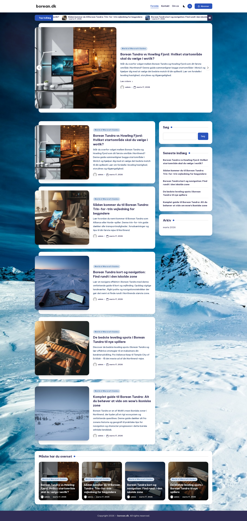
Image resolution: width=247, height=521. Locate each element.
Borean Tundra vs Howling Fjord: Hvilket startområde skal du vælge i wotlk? (120, 140)
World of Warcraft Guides (134, 50)
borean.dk (46, 6)
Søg (166, 127)
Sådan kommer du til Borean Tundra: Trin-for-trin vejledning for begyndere (121, 209)
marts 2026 (169, 227)
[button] (203, 6)
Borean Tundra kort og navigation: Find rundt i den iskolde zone (123, 17)
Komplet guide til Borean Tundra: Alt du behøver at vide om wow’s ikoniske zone (122, 401)
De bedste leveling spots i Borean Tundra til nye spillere (190, 17)
